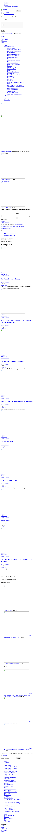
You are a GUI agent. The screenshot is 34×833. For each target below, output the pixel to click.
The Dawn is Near (7, 442)
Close (2, 825)
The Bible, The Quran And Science (12, 361)
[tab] (18, 234)
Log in (2, 30)
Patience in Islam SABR (9, 480)
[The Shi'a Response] (16, 721)
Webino (5, 755)
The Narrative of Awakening (10, 279)
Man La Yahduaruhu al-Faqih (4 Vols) (18, 636)
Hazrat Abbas (5, 520)
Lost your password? (6, 33)
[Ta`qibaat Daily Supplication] (16, 662)
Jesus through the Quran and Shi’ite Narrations (17, 401)
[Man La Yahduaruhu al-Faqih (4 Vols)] (16, 635)
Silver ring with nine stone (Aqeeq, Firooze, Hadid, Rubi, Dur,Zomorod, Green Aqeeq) (18, 695)
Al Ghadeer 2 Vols (6, 179)
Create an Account (9, 14)
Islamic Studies (8, 151)
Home (2, 151)
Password (4, 20)
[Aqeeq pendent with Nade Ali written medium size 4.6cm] (16, 748)
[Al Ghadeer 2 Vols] (16, 609)
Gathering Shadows (6, 207)
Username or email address (8, 17)
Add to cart (4, 219)
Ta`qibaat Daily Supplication (11, 663)
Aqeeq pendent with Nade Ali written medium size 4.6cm (18, 748)
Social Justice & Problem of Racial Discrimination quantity (18, 216)
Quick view (4, 274)
